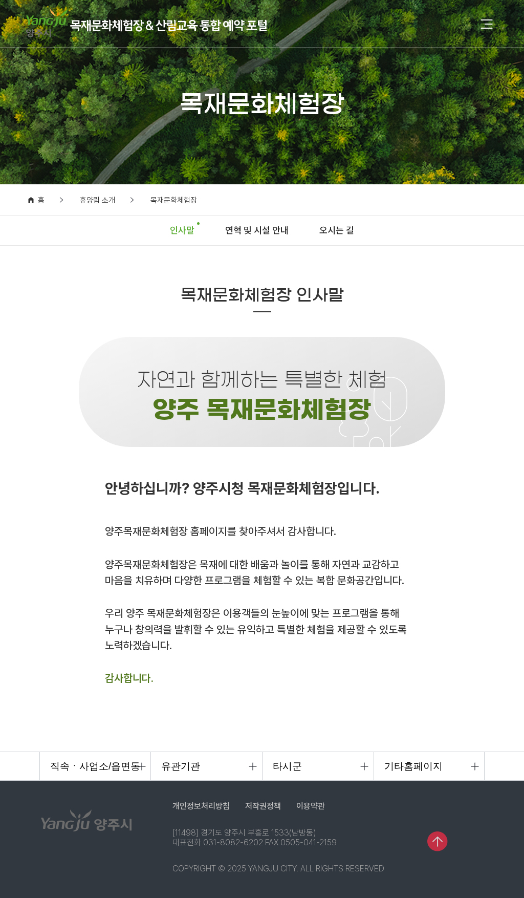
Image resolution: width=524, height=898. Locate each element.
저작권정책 (263, 806)
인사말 (182, 230)
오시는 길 (336, 230)
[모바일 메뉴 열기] (486, 24)
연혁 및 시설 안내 (257, 230)
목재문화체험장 (173, 200)
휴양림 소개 (97, 200)
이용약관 (310, 806)
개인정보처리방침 (201, 806)
